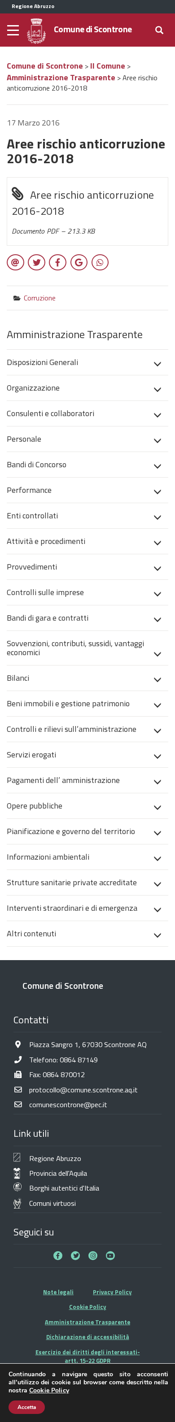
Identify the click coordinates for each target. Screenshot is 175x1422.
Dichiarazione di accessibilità (87, 1336)
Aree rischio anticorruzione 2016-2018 (83, 211)
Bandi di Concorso (36, 464)
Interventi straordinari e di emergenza (72, 908)
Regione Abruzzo (55, 1158)
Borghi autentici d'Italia (64, 1187)
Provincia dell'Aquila (58, 1172)
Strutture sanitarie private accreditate (72, 882)
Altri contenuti (31, 933)
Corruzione (40, 297)
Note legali (58, 1291)
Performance (29, 490)
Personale (24, 439)
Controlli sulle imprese (45, 592)
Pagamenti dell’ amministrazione (63, 780)
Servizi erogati (31, 754)
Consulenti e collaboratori (50, 413)
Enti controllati (32, 515)
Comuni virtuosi (52, 1203)
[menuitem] (87, 362)
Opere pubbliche (34, 806)
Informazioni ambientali (48, 857)
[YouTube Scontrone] (110, 1255)
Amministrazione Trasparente (87, 1322)
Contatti (30, 1019)
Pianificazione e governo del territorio (71, 831)
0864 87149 (79, 1059)
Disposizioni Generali (42, 362)
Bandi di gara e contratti (47, 618)
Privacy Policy (112, 1291)
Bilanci (18, 678)
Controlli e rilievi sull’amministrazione (71, 729)
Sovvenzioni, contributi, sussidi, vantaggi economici (75, 647)
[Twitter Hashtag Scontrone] (75, 1255)
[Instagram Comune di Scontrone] (92, 1255)
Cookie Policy (87, 1306)
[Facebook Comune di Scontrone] (57, 1255)
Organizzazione (33, 388)
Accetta (27, 1407)
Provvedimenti (32, 567)
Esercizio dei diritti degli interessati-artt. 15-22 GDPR (87, 1356)
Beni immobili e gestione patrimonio (68, 703)
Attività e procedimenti (46, 541)
